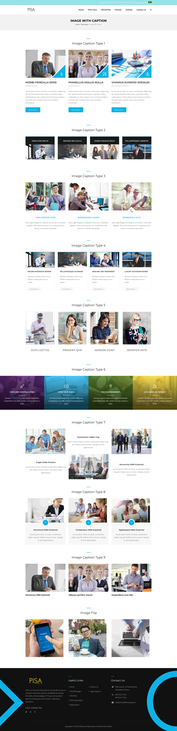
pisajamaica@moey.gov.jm (125, 702)
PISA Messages (75, 691)
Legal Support (95, 691)
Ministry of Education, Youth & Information (95, 726)
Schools (129, 9)
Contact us (94, 687)
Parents (118, 9)
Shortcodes (84, 24)
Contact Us (141, 9)
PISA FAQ (73, 696)
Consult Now (35, 586)
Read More (33, 110)
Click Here (34, 289)
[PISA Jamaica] (31, 10)
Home (81, 9)
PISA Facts (92, 9)
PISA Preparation (76, 700)
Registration (74, 705)
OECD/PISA (106, 9)
